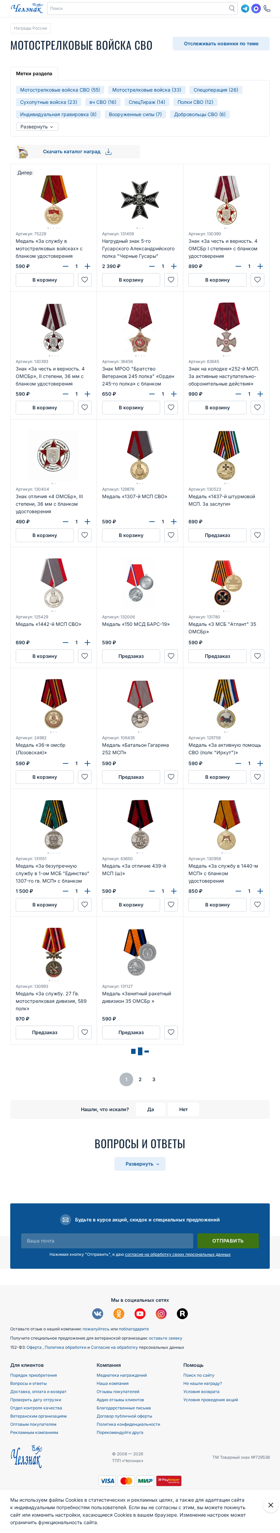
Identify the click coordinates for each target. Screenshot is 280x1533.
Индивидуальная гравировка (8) (58, 114)
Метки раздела (34, 73)
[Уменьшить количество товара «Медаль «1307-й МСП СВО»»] (152, 522)
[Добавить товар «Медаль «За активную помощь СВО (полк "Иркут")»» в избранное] (257, 777)
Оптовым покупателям (33, 1424)
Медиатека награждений (122, 1375)
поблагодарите (134, 1328)
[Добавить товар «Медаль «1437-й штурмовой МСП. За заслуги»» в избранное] (257, 535)
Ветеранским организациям (38, 1416)
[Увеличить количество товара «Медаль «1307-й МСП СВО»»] (174, 522)
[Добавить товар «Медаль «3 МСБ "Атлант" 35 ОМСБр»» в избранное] (257, 656)
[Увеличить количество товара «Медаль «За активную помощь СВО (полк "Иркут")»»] (260, 763)
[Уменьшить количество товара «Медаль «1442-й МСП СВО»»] (65, 642)
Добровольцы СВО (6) (200, 114)
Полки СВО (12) (195, 102)
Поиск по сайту (198, 1375)
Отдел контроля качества (36, 1407)
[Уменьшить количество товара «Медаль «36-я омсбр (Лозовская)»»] (65, 763)
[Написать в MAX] (256, 8)
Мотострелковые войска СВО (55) (60, 90)
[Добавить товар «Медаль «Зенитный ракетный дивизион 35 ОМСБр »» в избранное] (171, 1032)
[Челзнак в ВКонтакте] (97, 1314)
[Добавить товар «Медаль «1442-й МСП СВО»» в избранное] (85, 656)
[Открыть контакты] (267, 8)
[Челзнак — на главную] (27, 8)
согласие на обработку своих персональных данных (178, 1254)
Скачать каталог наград (72, 151)
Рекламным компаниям (34, 1432)
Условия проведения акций (210, 1399)
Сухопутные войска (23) (48, 102)
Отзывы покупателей (118, 1391)
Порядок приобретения (33, 1375)
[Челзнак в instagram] (161, 1314)
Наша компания (113, 1383)
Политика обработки (66, 1347)
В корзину (44, 280)
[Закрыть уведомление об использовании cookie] (270, 1505)
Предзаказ (217, 535)
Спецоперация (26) (216, 90)
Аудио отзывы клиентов (120, 1399)
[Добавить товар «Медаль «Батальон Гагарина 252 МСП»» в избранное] (171, 777)
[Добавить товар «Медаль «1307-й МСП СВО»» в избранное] (171, 535)
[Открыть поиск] (232, 8)
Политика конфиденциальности (128, 1424)
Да (150, 1109)
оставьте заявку (165, 1338)
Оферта (35, 1347)
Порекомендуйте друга (120, 1432)
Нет (183, 1109)
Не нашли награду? (202, 1383)
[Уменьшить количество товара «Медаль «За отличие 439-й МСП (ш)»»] (152, 891)
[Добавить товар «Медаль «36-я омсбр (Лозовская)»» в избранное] (85, 777)
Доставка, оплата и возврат (38, 1391)
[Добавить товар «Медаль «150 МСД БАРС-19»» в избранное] (171, 656)
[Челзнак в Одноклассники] (118, 1314)
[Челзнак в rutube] (182, 1314)
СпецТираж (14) (147, 102)
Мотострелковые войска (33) (146, 90)
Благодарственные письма (124, 1407)
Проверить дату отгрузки (35, 1399)
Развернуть (34, 126)
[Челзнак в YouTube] (140, 1314)
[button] (137, 8)
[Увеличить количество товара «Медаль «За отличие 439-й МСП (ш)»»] (174, 891)
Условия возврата (201, 1391)
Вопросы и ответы (28, 1383)
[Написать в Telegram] (245, 8)
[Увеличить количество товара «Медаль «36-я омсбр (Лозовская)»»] (87, 763)
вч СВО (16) (102, 102)
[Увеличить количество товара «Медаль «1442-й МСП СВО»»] (87, 642)
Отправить (228, 1241)
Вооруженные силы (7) (135, 114)
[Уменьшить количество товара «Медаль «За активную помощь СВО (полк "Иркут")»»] (238, 763)
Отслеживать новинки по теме (221, 43)
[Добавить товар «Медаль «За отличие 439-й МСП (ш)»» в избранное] (171, 905)
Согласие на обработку (115, 1347)
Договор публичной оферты (124, 1416)
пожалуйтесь (96, 1328)
